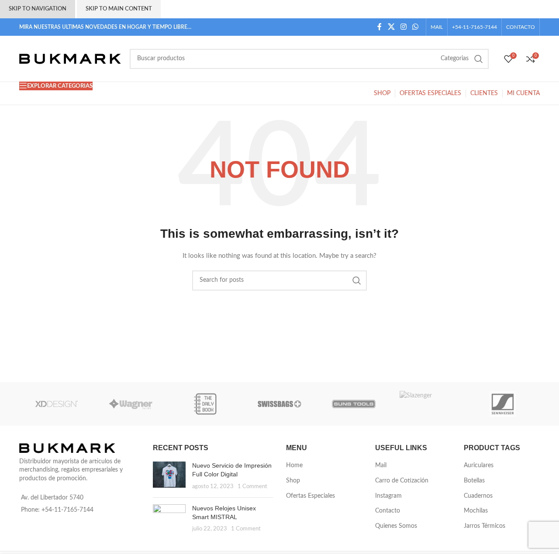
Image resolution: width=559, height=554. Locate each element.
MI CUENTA (523, 93)
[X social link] (391, 27)
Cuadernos (478, 496)
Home (294, 465)
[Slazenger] (428, 404)
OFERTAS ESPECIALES (430, 93)
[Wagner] (130, 404)
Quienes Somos (396, 526)
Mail (380, 465)
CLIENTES (484, 93)
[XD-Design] (56, 404)
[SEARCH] (479, 59)
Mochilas (476, 511)
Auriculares (478, 465)
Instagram (388, 496)
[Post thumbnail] (169, 476)
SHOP (382, 93)
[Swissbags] (279, 404)
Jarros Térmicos (484, 526)
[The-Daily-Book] (205, 404)
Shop (293, 481)
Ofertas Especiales (310, 496)
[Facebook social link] (380, 27)
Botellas (474, 481)
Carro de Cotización (401, 481)
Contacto (387, 511)
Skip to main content (119, 9)
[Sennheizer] (503, 404)
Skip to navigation (37, 9)
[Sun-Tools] (354, 404)
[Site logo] (70, 58)
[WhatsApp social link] (415, 27)
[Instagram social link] (403, 27)
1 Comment (252, 486)
